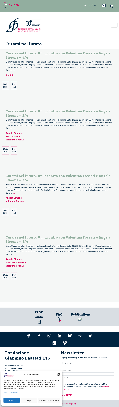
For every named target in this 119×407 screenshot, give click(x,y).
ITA (85, 5)
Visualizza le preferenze (49, 400)
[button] (59, 374)
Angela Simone (14, 133)
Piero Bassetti (13, 136)
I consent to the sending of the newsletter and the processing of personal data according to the (86, 387)
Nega (29, 400)
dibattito (10, 75)
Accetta (12, 400)
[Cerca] (111, 6)
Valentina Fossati (15, 139)
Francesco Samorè (16, 262)
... (14, 70)
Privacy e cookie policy (10, 392)
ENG (93, 5)
